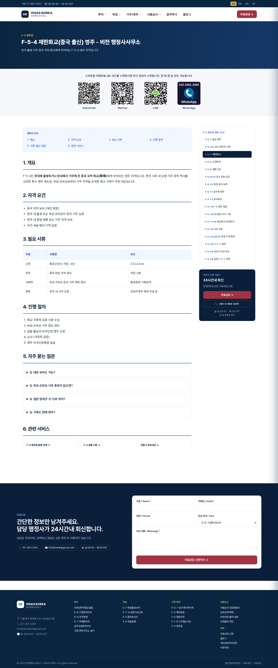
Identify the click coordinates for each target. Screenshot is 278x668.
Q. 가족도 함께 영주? (42, 412)
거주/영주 (132, 14)
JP (253, 3)
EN (240, 3)
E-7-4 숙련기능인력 (133, 612)
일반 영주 (213, 139)
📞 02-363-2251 (26, 623)
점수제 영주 (215, 191)
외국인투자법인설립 (83, 607)
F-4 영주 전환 (216, 206)
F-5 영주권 (177, 626)
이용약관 (224, 647)
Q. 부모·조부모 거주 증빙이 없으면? (51, 385)
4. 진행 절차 (156, 139)
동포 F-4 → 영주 (217, 259)
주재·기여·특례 (220, 236)
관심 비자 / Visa (206, 516)
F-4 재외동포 (178, 612)
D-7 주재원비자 (82, 621)
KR (233, 3)
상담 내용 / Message (148, 531)
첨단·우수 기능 (218, 214)
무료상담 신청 (226, 633)
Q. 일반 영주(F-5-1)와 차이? (47, 399)
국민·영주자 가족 (217, 146)
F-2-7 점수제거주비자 (183, 607)
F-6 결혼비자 (178, 616)
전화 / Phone (143, 516)
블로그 (187, 14)
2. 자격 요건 (74, 139)
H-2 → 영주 (215, 244)
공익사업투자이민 (82, 626)
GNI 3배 (213, 229)
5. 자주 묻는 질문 (36, 145)
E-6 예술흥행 (129, 621)
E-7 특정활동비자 (131, 607)
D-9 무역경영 (81, 616)
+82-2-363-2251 (31, 3)
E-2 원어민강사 (130, 616)
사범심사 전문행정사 (230, 607)
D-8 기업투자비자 (83, 612)
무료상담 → (246, 14)
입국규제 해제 (226, 612)
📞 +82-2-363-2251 (227, 303)
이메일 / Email (206, 501)
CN (247, 3)
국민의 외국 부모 (217, 251)
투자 (101, 14)
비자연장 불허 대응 (229, 616)
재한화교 (213, 154)
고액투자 (213, 161)
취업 (115, 14)
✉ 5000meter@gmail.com (31, 628)
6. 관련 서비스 (75, 145)
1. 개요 (30, 139)
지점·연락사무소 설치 (84, 630)
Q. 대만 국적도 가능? (42, 372)
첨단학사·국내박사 (220, 221)
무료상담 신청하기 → (197, 560)
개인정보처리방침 (228, 643)
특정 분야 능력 (216, 184)
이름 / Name (143, 501)
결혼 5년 (213, 169)
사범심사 (152, 14)
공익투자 (213, 199)
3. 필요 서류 (115, 139)
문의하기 (172, 14)
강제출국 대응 (226, 621)
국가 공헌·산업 (217, 176)
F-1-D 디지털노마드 (181, 621)
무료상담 (257, 663)
